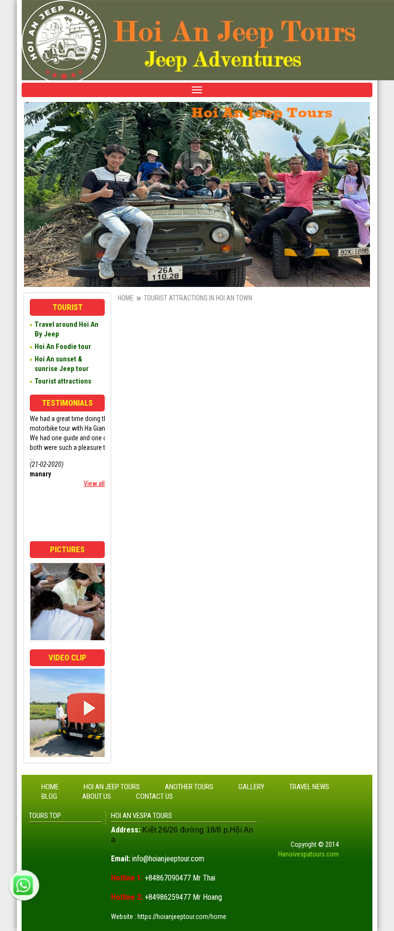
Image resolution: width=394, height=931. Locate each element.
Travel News (309, 786)
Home (126, 298)
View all (94, 483)
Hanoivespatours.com (308, 854)
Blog (49, 796)
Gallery (251, 786)
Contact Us (154, 796)
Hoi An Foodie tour (63, 346)
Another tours (189, 786)
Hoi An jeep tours (112, 786)
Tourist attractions (63, 381)
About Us (96, 796)
